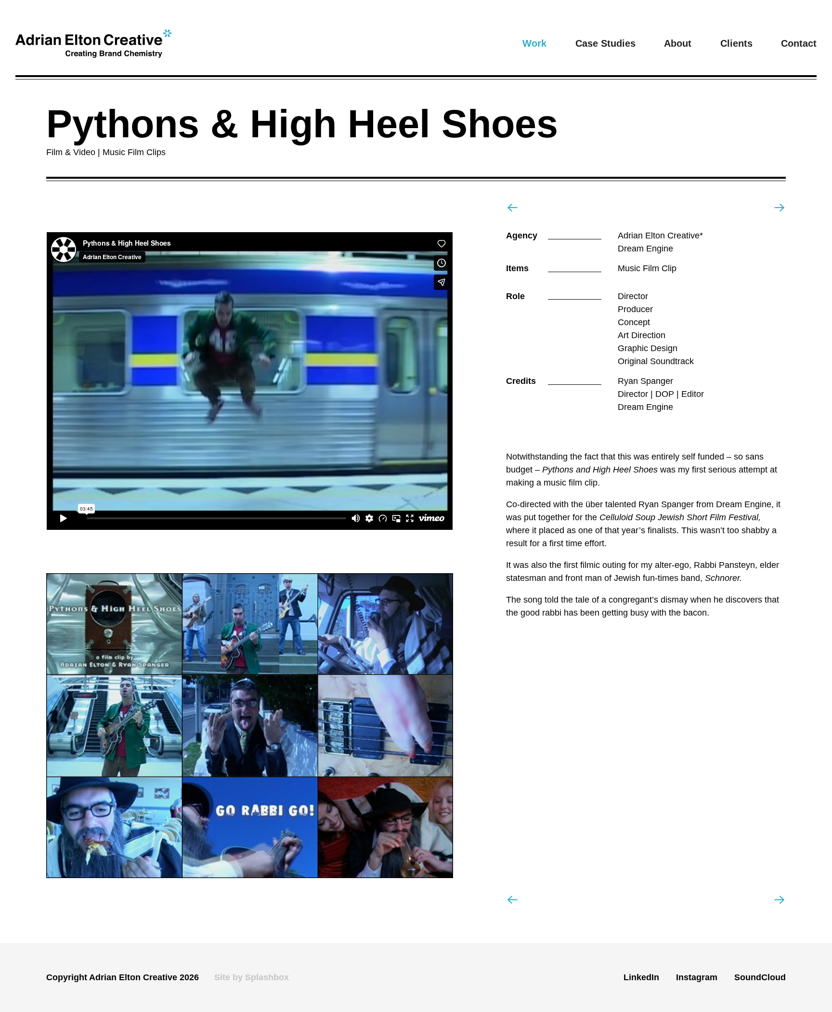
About (677, 43)
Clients (736, 43)
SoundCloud (760, 977)
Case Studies (605, 43)
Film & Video (73, 152)
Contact (799, 43)
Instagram (696, 977)
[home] (93, 43)
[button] (534, 43)
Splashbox (267, 977)
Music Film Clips (134, 152)
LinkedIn (641, 977)
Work (534, 43)
